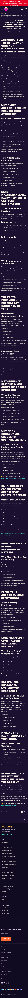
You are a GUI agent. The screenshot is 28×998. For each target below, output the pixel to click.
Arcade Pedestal (6, 870)
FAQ (2, 966)
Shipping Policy (6, 905)
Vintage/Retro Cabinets (8, 875)
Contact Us (4, 891)
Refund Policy (5, 974)
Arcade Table (5, 867)
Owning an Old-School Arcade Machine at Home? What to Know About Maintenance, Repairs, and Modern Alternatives (14, 16)
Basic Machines (6, 845)
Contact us (4, 960)
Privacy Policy (5, 910)
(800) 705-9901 (7, 834)
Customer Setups (6, 889)
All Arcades (5, 842)
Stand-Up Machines (7, 878)
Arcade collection (6, 952)
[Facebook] (2, 982)
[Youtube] (4, 982)
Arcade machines (6, 950)
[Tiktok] (9, 982)
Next (23, 820)
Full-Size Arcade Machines (8, 856)
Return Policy (5, 908)
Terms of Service (6, 913)
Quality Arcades (12, 994)
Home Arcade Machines (8, 853)
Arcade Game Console (7, 872)
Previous (5, 820)
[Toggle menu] (2, 9)
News (6, 13)
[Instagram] (6, 982)
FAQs (3, 899)
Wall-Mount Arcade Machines (9, 861)
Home (2, 13)
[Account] (22, 9)
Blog (3, 902)
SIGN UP (6, 939)
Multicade (4, 859)
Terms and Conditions (7, 969)
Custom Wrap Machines (8, 850)
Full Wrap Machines (7, 847)
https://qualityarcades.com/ (9, 805)
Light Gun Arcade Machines (9, 864)
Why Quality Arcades (7, 886)
